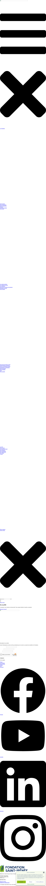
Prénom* (1, 649)
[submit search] (11, 599)
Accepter (21, 881)
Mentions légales (3, 881)
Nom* (1, 651)
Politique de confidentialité (30, 884)
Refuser (30, 881)
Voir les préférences (40, 881)
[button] (43, 872)
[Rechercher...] (0, 600)
